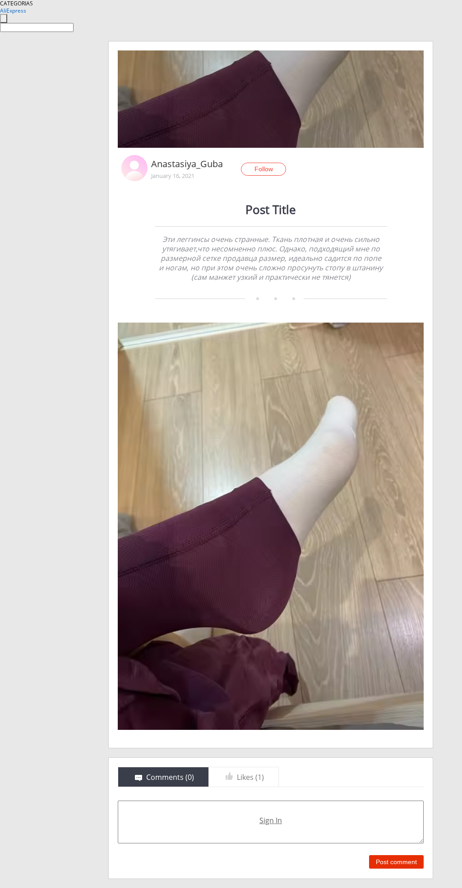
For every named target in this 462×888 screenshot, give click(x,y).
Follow (263, 169)
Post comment (396, 861)
